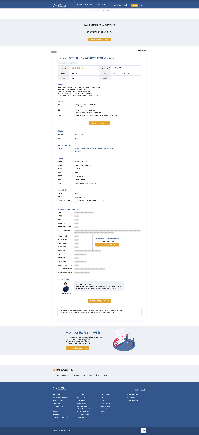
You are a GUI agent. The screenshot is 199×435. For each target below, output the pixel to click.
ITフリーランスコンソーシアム (132, 400)
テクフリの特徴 (56, 403)
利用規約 (55, 430)
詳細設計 (83, 148)
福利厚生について (57, 409)
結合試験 (100, 148)
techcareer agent (57, 420)
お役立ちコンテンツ (81, 403)
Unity (76, 138)
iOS (82, 134)
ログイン (143, 5)
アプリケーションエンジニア (81, 11)
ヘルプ (102, 400)
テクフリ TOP (56, 11)
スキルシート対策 (81, 398)
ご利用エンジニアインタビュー (84, 411)
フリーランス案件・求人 (67, 11)
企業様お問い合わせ (105, 406)
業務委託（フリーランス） (79, 73)
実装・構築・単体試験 (91, 148)
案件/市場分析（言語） (82, 406)
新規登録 (135, 5)
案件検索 (79, 5)
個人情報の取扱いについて (65, 430)
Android (77, 134)
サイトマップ (104, 409)
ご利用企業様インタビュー (83, 414)
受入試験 (112, 148)
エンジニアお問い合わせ (106, 403)
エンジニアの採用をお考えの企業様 (117, 4)
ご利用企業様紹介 (81, 400)
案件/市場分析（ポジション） (83, 409)
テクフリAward (80, 417)
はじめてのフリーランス (58, 400)
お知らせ (103, 398)
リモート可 (72, 63)
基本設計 (77, 148)
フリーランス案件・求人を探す (60, 398)
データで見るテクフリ (58, 406)
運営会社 (103, 411)
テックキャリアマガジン (130, 398)
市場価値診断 (56, 414)
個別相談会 (55, 411)
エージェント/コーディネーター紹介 (61, 417)
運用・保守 (77, 151)
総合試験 (106, 148)
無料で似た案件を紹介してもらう (99, 301)
